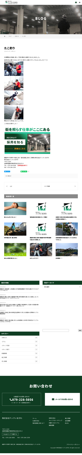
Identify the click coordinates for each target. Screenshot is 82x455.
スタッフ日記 (19, 345)
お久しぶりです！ (34, 258)
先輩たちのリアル (54, 422)
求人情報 (19, 361)
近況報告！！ (59, 258)
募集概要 (51, 425)
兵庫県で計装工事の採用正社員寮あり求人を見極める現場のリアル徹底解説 (19, 313)
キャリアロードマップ (55, 420)
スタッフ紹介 (19, 349)
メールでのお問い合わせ (64, 399)
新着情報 (19, 353)
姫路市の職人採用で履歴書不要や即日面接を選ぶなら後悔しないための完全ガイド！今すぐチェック (19, 297)
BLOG (67, 423)
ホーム (35, 418)
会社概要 (67, 420)
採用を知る (52, 418)
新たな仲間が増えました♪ (11, 258)
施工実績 (19, 357)
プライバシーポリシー (73, 444)
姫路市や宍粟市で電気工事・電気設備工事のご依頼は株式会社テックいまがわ (21, 444)
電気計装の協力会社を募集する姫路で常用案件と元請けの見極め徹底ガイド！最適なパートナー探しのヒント (19, 305)
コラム (19, 341)
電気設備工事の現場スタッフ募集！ (39, 217)
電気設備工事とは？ (39, 423)
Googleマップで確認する (10, 434)
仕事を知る (36, 420)
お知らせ (13, 51)
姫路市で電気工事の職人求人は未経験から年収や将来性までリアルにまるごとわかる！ (19, 320)
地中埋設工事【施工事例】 (11, 237)
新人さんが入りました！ (10, 217)
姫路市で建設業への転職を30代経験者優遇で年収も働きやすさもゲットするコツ (19, 289)
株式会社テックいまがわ (12, 418)
